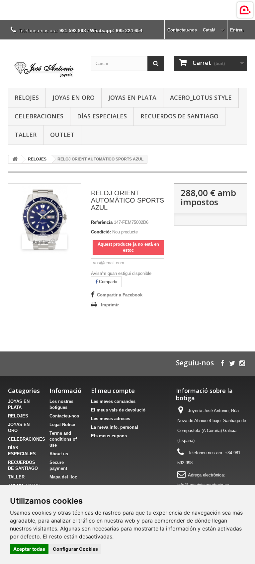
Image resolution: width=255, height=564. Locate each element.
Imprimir (110, 304)
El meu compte (113, 391)
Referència (102, 222)
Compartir (108, 281)
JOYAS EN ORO (73, 97)
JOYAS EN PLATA (132, 97)
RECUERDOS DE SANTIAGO (179, 116)
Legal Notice (62, 424)
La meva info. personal (114, 427)
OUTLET (62, 135)
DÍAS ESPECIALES (102, 116)
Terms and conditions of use (63, 439)
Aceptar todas (29, 549)
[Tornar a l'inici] (15, 159)
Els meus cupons (109, 435)
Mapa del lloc (63, 476)
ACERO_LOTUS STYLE (201, 97)
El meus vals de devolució (118, 409)
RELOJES (27, 97)
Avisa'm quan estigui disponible (121, 273)
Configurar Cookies (75, 549)
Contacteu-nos (182, 30)
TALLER (26, 135)
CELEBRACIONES (39, 116)
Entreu (237, 30)
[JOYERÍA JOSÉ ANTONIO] (44, 66)
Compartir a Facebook (119, 294)
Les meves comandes (113, 401)
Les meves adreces (110, 418)
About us (58, 453)
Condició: (101, 231)
